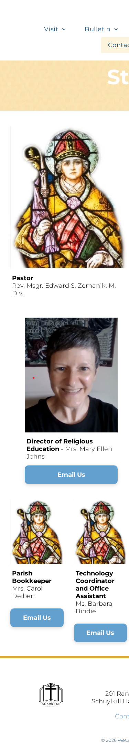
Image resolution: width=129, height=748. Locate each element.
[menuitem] (57, 29)
